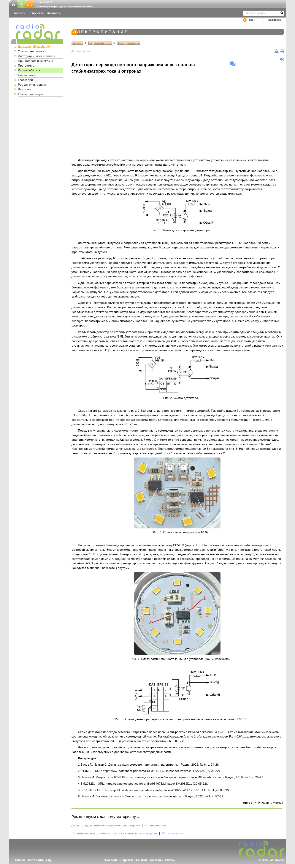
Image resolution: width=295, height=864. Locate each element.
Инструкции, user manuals (36, 56)
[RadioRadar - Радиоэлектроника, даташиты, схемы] (37, 31)
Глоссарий (25, 80)
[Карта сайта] (21, 3)
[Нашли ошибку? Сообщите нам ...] (276, 51)
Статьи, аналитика (31, 51)
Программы (26, 65)
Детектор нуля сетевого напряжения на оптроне (105, 825)
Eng (49, 860)
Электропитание (128, 43)
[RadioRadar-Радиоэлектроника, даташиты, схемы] (13, 3)
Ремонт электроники (32, 84)
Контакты (54, 13)
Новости (19, 13)
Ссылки (141, 860)
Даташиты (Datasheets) (34, 46)
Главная (77, 43)
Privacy (170, 860)
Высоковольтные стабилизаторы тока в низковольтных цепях (114, 833)
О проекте (36, 13)
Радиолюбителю (29, 70)
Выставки (24, 89)
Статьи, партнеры (30, 94)
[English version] (30, 3)
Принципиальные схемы (35, 60)
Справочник (26, 75)
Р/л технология (155, 825)
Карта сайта (35, 860)
